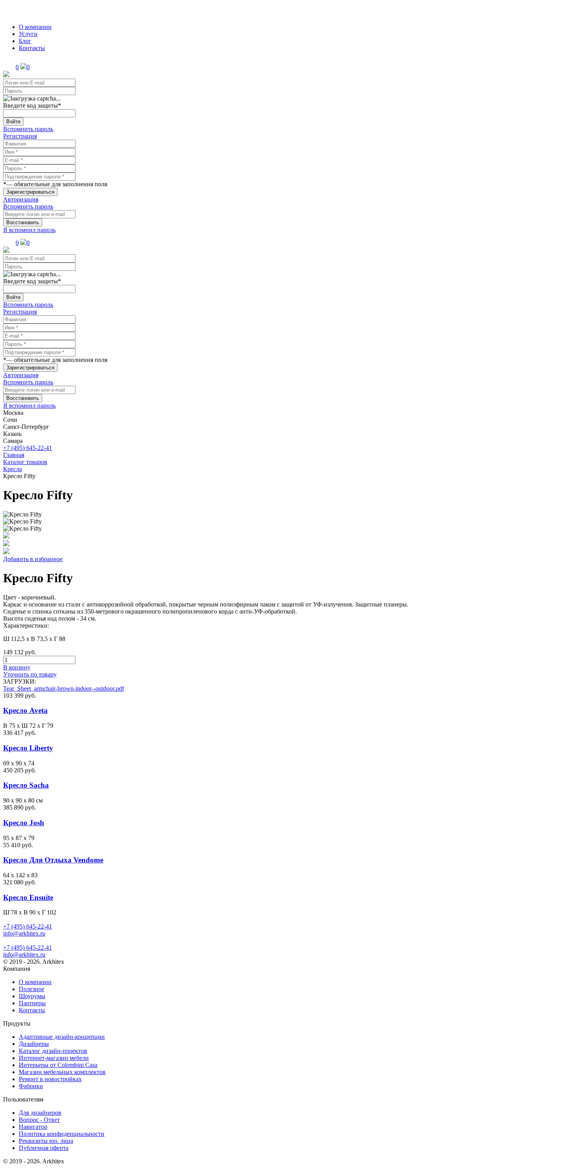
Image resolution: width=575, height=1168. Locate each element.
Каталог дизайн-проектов (53, 1050)
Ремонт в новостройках (50, 1079)
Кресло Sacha (26, 785)
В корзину (17, 667)
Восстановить (22, 222)
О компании (35, 26)
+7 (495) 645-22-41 (27, 448)
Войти (13, 121)
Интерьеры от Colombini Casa (58, 1065)
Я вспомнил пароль (29, 230)
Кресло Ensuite (28, 897)
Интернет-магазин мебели (54, 1058)
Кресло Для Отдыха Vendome (53, 860)
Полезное (31, 989)
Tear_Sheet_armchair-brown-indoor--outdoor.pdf (63, 688)
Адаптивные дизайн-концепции (62, 1036)
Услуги (28, 34)
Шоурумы (32, 996)
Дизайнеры (34, 1043)
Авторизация (20, 199)
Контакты (32, 48)
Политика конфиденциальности (61, 1133)
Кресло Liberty (28, 748)
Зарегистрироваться (30, 192)
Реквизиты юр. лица (46, 1140)
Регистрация (20, 136)
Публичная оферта (43, 1148)
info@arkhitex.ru (24, 933)
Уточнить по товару (30, 674)
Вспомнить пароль (28, 129)
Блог (25, 41)
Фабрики (31, 1086)
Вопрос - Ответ (39, 1119)
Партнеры (32, 1003)
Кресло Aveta (25, 710)
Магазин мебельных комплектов (62, 1072)
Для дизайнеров (40, 1112)
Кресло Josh (23, 823)
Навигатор (33, 1126)
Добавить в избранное (33, 559)
